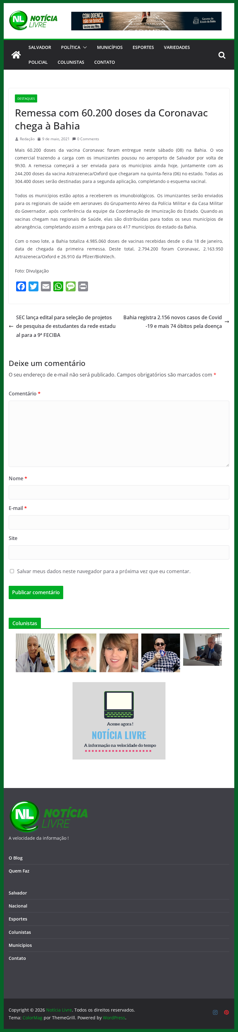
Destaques (26, 98)
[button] (83, 47)
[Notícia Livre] (16, 54)
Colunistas (71, 62)
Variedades (177, 47)
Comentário (25, 393)
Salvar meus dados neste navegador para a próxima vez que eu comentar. (104, 571)
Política (70, 47)
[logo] (48, 804)
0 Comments (88, 139)
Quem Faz (19, 871)
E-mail (18, 508)
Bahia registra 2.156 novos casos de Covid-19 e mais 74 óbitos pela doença (172, 322)
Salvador (40, 47)
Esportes (143, 47)
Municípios (110, 47)
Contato (17, 958)
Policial (38, 62)
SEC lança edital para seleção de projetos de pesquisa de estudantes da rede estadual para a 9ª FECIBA (66, 326)
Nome (18, 478)
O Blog (16, 858)
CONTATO (104, 62)
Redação (27, 139)
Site (13, 538)
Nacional (18, 906)
